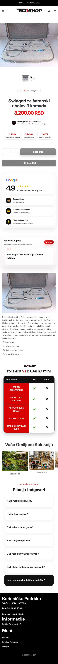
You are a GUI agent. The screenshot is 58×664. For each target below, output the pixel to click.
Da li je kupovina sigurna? (20, 527)
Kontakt (5, 646)
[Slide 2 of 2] (32, 79)
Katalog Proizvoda (10, 642)
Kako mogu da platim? (18, 540)
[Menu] (3, 11)
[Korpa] (55, 11)
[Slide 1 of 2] (25, 79)
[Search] (49, 11)
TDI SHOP (32, 655)
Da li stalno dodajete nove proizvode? (26, 567)
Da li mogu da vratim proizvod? (23, 554)
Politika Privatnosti (10, 624)
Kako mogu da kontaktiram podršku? (26, 580)
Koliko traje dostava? (18, 514)
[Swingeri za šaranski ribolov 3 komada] (29, 293)
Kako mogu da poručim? (19, 501)
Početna (5, 637)
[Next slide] (53, 463)
